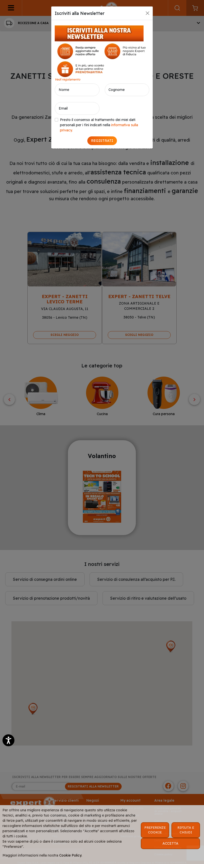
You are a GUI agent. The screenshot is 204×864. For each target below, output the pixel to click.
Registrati (102, 140)
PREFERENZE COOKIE (155, 829)
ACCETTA (170, 843)
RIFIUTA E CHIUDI (185, 829)
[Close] (147, 13)
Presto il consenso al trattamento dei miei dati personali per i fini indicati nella (99, 125)
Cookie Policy (70, 855)
